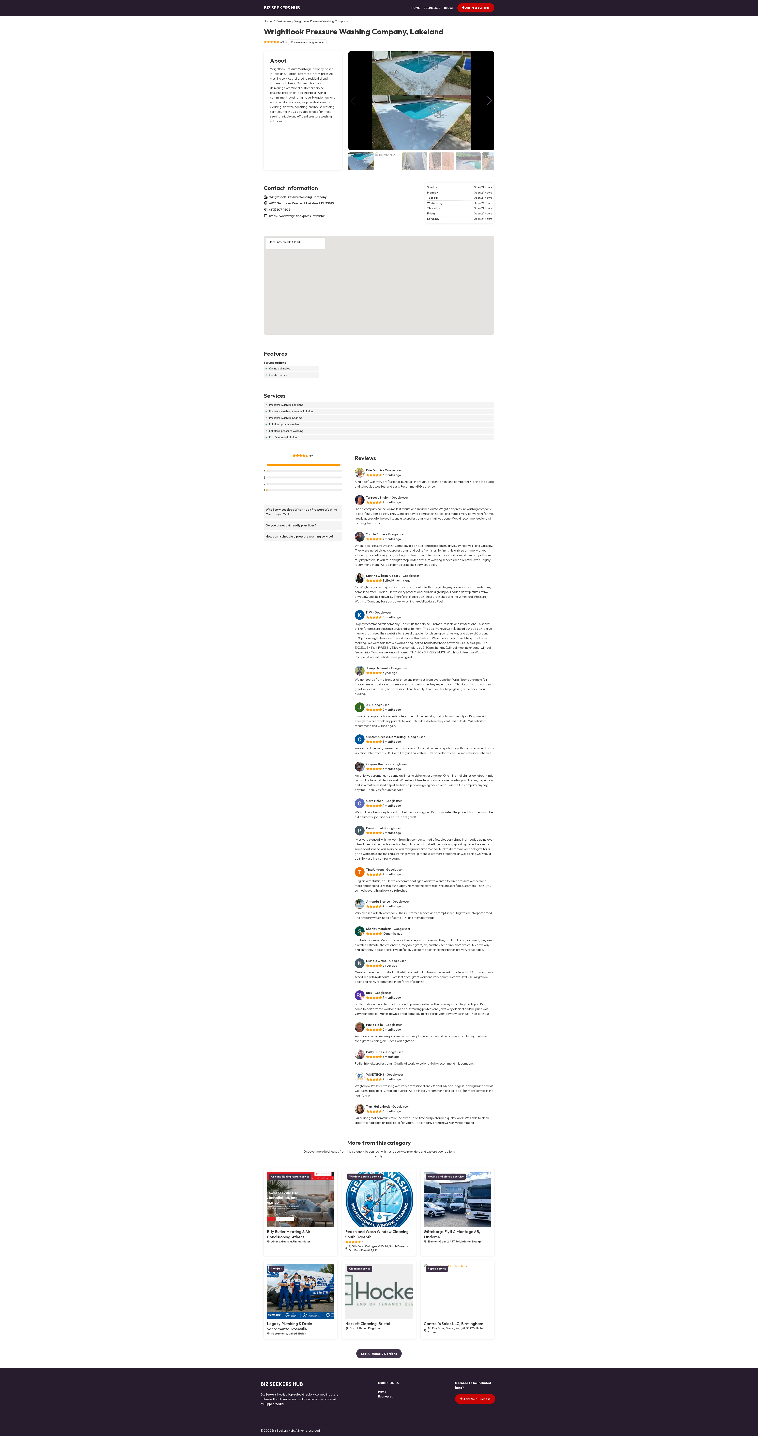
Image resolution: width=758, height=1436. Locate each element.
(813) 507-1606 (279, 209)
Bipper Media (274, 1404)
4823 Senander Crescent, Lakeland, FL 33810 (301, 203)
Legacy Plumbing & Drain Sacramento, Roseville (289, 1326)
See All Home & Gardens (379, 1354)
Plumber (276, 1268)
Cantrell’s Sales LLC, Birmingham (453, 1323)
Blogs (448, 8)
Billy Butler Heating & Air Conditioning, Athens (289, 1234)
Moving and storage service (446, 1176)
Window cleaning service (365, 1176)
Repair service (437, 1268)
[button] (489, 100)
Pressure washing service (307, 42)
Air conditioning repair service (290, 1176)
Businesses (432, 8)
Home (415, 8)
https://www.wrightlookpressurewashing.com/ (298, 216)
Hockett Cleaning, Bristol (367, 1323)
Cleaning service (359, 1268)
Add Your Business (477, 7)
